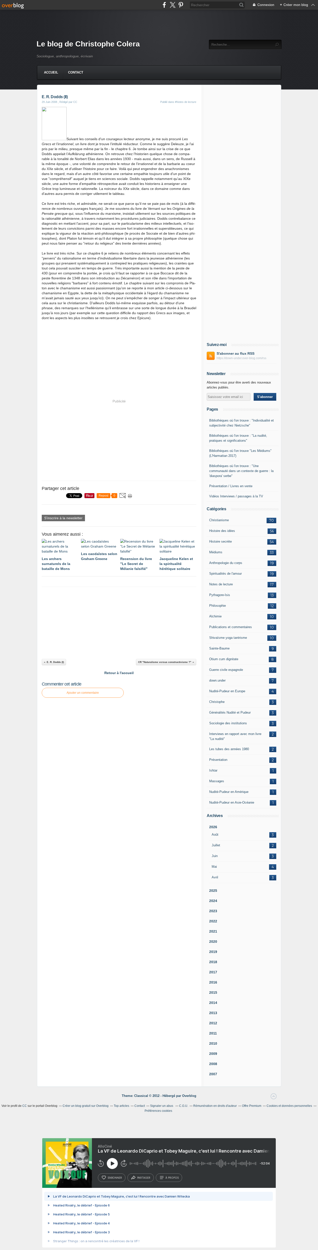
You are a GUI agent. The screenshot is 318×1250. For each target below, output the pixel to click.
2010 (213, 1043)
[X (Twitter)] (172, 5)
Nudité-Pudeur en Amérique (228, 792)
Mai (214, 866)
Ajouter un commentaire (83, 692)
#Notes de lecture (185, 101)
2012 (213, 1023)
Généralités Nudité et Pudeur (230, 712)
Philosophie (217, 605)
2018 (213, 962)
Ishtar (213, 770)
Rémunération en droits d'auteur (215, 1106)
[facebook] (164, 5)
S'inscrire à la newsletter (63, 518)
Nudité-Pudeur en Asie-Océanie (231, 802)
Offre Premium (251, 1106)
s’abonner (115, 1177)
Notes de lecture (221, 584)
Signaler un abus (162, 1106)
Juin (215, 856)
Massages (216, 781)
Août (215, 834)
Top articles (121, 1106)
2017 (213, 972)
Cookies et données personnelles (289, 1106)
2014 (213, 1003)
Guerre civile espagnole (226, 670)
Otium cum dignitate (223, 659)
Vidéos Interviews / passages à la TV (236, 496)
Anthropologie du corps (225, 563)
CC (24, 1106)
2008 (213, 1064)
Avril (215, 877)
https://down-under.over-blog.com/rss (241, 358)
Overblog (189, 1096)
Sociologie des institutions (228, 723)
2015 (213, 992)
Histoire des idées (222, 531)
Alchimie (215, 616)
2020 (213, 942)
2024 (213, 901)
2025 (213, 891)
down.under (217, 680)
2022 (213, 921)
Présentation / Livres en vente (230, 486)
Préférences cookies (158, 1111)
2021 (213, 931)
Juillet (216, 845)
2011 (213, 1033)
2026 (213, 827)
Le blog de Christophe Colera (88, 44)
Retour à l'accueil (119, 673)
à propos (172, 1177)
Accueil (51, 72)
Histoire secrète (220, 541)
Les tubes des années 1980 (229, 749)
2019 (213, 952)
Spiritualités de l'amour (225, 573)
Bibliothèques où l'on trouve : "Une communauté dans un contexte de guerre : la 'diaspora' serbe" (241, 471)
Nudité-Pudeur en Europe (227, 691)
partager (143, 1177)
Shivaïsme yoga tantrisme (228, 638)
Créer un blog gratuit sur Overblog (86, 1106)
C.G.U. (183, 1106)
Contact (75, 72)
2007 (213, 1074)
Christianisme (219, 520)
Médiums (215, 552)
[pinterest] (181, 5)
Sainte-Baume (219, 648)
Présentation (218, 760)
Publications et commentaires (230, 627)
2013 (213, 1013)
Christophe (217, 702)
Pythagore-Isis (219, 595)
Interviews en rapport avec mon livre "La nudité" (235, 736)
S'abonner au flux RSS (235, 353)
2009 (213, 1054)
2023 (213, 911)
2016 (213, 982)
